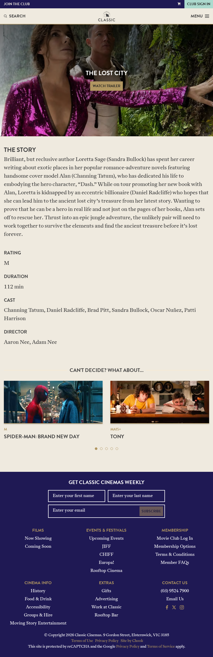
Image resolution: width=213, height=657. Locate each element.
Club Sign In (198, 4)
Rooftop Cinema (106, 571)
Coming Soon (38, 547)
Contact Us (175, 583)
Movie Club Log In (175, 539)
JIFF (106, 547)
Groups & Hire (38, 615)
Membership (175, 530)
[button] (96, 448)
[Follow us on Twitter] (174, 608)
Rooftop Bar (106, 615)
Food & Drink (38, 599)
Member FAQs (175, 563)
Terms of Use (82, 641)
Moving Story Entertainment (38, 623)
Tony (117, 436)
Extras (106, 583)
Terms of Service (161, 647)
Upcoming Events (106, 539)
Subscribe (151, 511)
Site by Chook (132, 641)
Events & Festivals (106, 530)
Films (38, 530)
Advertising (106, 599)
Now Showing (38, 539)
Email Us (175, 599)
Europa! (106, 563)
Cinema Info (38, 583)
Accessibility (38, 607)
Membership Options (175, 547)
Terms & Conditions (175, 555)
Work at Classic (106, 607)
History (38, 591)
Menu (197, 16)
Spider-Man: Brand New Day (41, 436)
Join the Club (17, 4)
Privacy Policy (106, 641)
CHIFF (106, 555)
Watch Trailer (106, 86)
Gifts (106, 591)
